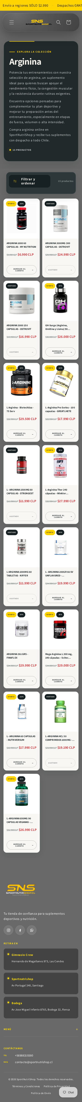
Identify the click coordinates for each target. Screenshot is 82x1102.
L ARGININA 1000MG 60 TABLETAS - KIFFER (19, 573)
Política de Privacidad (57, 1086)
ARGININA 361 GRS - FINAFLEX (17, 655)
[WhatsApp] (31, 930)
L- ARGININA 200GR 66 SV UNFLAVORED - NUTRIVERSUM (59, 574)
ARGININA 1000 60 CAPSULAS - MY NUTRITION (21, 245)
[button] (12, 22)
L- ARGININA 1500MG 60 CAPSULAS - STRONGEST (20, 491)
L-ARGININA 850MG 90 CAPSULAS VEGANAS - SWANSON (19, 820)
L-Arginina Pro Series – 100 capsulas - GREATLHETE (60, 409)
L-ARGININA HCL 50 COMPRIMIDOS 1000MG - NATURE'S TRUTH (58, 738)
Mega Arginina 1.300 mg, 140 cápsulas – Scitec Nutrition (58, 656)
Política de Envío (41, 1093)
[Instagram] (8, 930)
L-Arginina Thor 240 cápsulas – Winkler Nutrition (56, 491)
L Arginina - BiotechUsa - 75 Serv (20, 409)
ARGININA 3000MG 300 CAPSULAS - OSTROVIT (57, 245)
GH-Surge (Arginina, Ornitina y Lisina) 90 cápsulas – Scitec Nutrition (59, 327)
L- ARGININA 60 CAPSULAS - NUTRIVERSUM (21, 738)
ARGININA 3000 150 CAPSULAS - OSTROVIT (19, 327)
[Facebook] (20, 930)
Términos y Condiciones (26, 1086)
